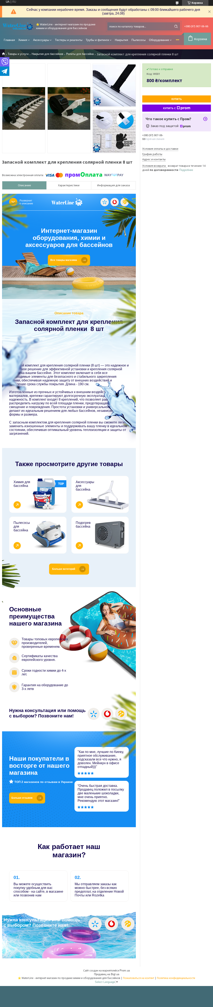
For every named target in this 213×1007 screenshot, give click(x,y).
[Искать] (176, 26)
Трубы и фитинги (97, 40)
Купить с (169, 108)
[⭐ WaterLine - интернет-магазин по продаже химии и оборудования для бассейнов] (17, 26)
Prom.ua (125, 970)
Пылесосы (138, 40)
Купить (176, 99)
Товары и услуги (18, 54)
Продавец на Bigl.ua (106, 974)
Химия (22, 40)
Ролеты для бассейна (80, 54)
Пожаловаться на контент (138, 978)
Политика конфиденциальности (176, 978)
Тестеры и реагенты (68, 40)
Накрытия (121, 40)
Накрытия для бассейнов (47, 54)
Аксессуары (41, 40)
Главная (9, 40)
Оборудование (159, 40)
